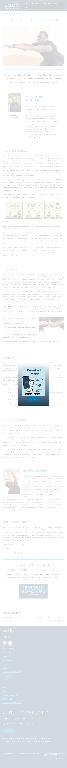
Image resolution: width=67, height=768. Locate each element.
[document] (33, 384)
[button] (46, 365)
